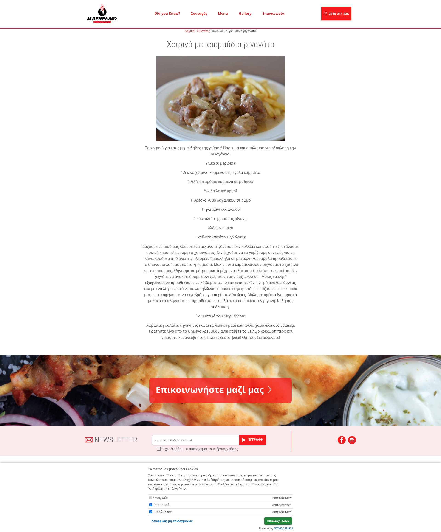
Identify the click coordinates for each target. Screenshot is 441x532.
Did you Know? (167, 13)
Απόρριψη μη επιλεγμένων (172, 521)
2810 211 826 (339, 13)
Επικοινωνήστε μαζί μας (210, 389)
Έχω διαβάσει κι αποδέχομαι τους (200, 449)
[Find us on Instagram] (352, 440)
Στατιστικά (162, 505)
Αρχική (190, 31)
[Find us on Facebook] (342, 440)
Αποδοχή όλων (278, 521)
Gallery (245, 13)
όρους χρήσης (227, 449)
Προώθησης (163, 512)
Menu (223, 13)
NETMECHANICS (283, 528)
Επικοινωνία (273, 13)
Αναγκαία (161, 498)
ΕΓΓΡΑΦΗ (255, 439)
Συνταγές (199, 13)
